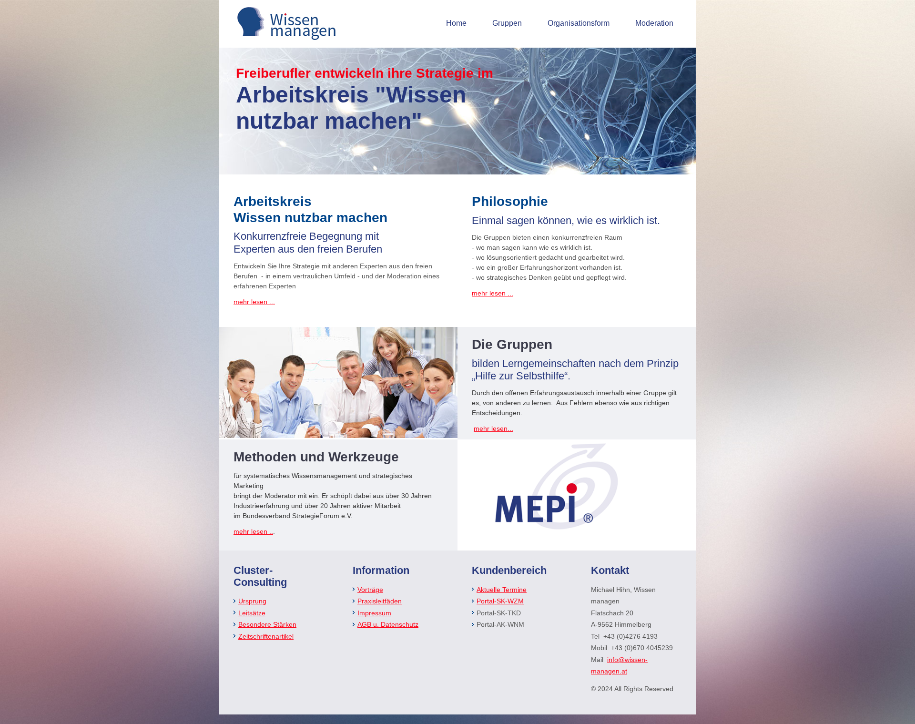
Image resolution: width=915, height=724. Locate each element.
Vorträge (370, 589)
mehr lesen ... (254, 302)
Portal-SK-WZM (500, 601)
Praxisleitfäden (379, 601)
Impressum (374, 613)
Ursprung (252, 601)
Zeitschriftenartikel (266, 636)
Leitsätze (251, 613)
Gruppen (507, 23)
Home (456, 23)
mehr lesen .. (253, 531)
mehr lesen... (493, 428)
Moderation (654, 23)
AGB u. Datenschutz (387, 624)
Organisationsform (579, 23)
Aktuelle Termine (502, 589)
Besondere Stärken (267, 624)
